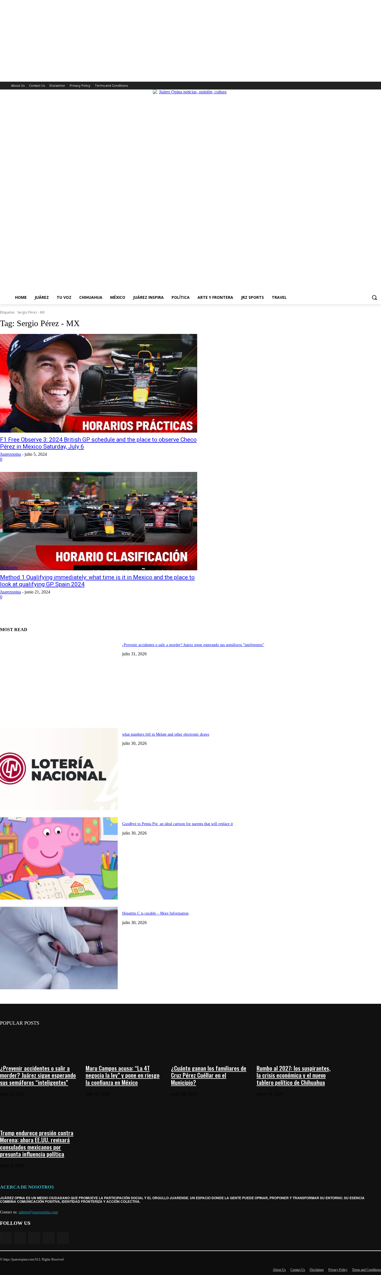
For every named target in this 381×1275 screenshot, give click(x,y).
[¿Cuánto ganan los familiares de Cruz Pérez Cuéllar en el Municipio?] (210, 1043)
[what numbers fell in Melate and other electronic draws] (59, 769)
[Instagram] (354, 86)
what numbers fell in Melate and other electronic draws (165, 734)
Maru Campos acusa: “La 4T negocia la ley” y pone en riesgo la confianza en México (123, 1075)
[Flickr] (34, 1238)
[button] (374, 297)
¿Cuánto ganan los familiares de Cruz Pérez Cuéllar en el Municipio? (208, 1075)
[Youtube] (378, 86)
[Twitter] (362, 86)
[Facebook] (347, 86)
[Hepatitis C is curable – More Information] (59, 948)
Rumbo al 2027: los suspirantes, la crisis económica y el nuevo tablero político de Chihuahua (294, 1075)
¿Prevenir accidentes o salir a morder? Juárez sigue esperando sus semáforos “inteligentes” (193, 645)
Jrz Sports (8, 430)
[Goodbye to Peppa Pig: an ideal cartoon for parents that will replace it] (59, 858)
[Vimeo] (370, 86)
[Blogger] (5, 1238)
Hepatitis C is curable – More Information (155, 913)
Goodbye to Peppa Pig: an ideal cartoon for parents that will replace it (177, 824)
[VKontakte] (63, 1238)
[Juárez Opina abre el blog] (190, 190)
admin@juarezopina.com (38, 1212)
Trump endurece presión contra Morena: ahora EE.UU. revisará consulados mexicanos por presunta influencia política (36, 1143)
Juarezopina (10, 454)
